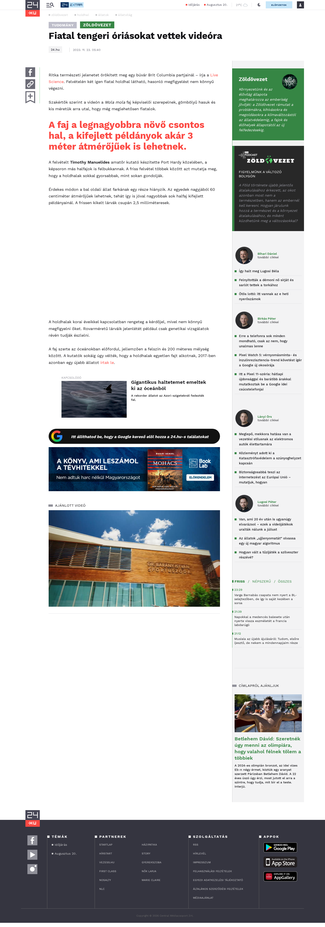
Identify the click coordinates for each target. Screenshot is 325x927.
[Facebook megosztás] (30, 72)
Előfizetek (279, 5)
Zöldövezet (253, 79)
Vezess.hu (107, 862)
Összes (285, 581)
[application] (134, 558)
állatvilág (125, 15)
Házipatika (149, 844)
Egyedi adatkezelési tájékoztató (218, 880)
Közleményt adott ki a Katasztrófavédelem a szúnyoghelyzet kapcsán (270, 458)
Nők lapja (149, 871)
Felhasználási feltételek (212, 871)
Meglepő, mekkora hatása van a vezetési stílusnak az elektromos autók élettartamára (266, 439)
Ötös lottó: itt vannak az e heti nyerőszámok (264, 296)
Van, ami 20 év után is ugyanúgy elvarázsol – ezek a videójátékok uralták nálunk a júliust (266, 524)
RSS (195, 844)
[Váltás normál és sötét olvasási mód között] (259, 5)
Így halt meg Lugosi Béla (259, 271)
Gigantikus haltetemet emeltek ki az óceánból (168, 385)
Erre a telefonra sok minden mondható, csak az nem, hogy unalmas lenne (263, 341)
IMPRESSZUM (202, 862)
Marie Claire (151, 880)
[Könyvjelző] (30, 97)
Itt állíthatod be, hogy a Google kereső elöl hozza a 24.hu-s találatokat (139, 436)
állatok (103, 15)
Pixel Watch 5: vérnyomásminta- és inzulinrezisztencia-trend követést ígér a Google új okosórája (270, 360)
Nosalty (105, 880)
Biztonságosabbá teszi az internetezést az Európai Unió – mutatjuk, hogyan (265, 477)
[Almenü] (50, 5)
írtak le (107, 362)
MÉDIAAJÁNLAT (203, 897)
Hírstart (105, 853)
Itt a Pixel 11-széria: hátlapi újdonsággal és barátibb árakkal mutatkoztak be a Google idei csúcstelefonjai (265, 381)
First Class (107, 871)
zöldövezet (59, 15)
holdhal (83, 15)
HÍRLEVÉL (199, 853)
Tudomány (63, 25)
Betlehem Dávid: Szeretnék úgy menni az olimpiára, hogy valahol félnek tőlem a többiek (268, 748)
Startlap (105, 844)
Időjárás (194, 4)
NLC (102, 888)
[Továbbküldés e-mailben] (30, 84)
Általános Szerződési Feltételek (218, 888)
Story (146, 853)
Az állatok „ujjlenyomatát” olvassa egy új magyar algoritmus (267, 540)
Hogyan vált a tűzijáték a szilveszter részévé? (268, 554)
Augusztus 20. (217, 4)
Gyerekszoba (151, 862)
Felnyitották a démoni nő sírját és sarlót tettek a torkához (266, 282)
